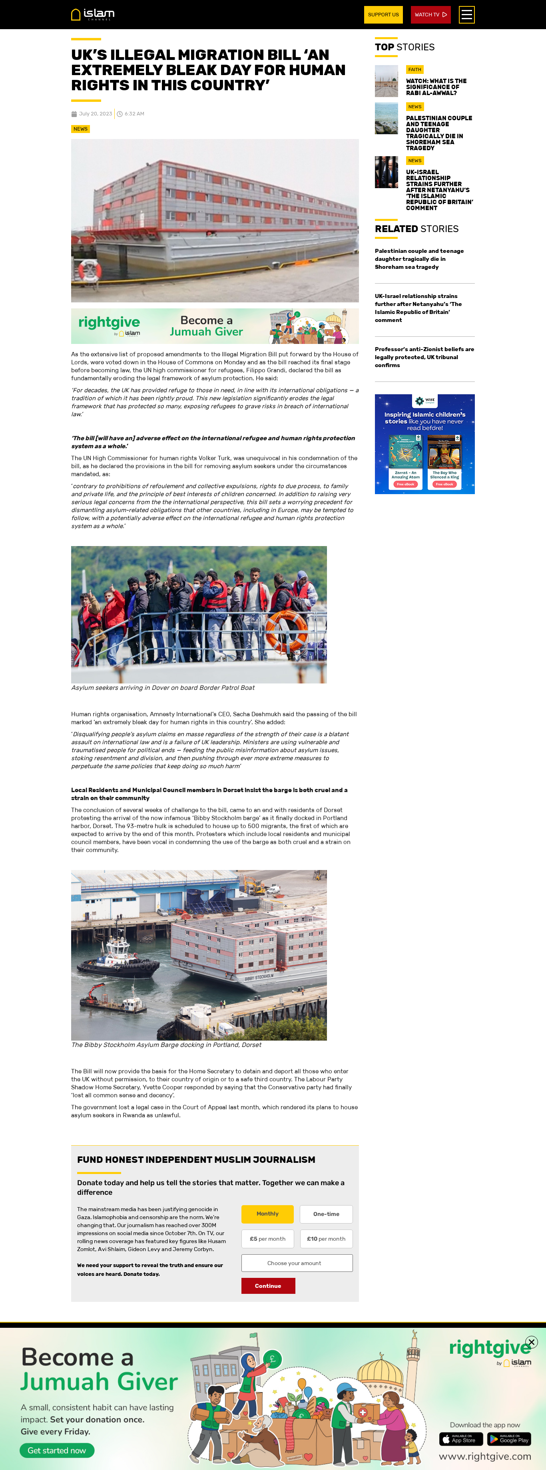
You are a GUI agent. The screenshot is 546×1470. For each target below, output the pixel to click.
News (81, 128)
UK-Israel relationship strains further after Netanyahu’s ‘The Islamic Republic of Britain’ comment (439, 190)
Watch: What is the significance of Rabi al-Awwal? (436, 87)
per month (268, 1238)
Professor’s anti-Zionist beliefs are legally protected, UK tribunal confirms (424, 357)
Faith (415, 69)
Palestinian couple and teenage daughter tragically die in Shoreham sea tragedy (439, 133)
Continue (268, 1285)
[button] (531, 1342)
